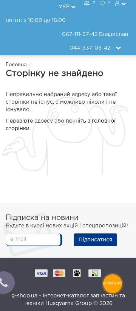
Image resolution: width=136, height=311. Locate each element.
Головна (16, 65)
